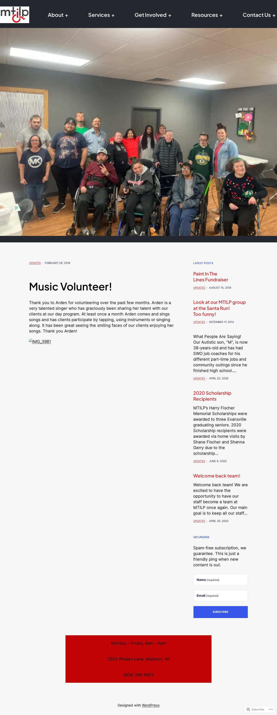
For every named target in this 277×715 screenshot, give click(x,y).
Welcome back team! (216, 475)
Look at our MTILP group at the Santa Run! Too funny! (219, 308)
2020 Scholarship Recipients (212, 396)
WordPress (151, 705)
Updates (35, 262)
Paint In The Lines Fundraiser (210, 276)
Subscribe (221, 611)
